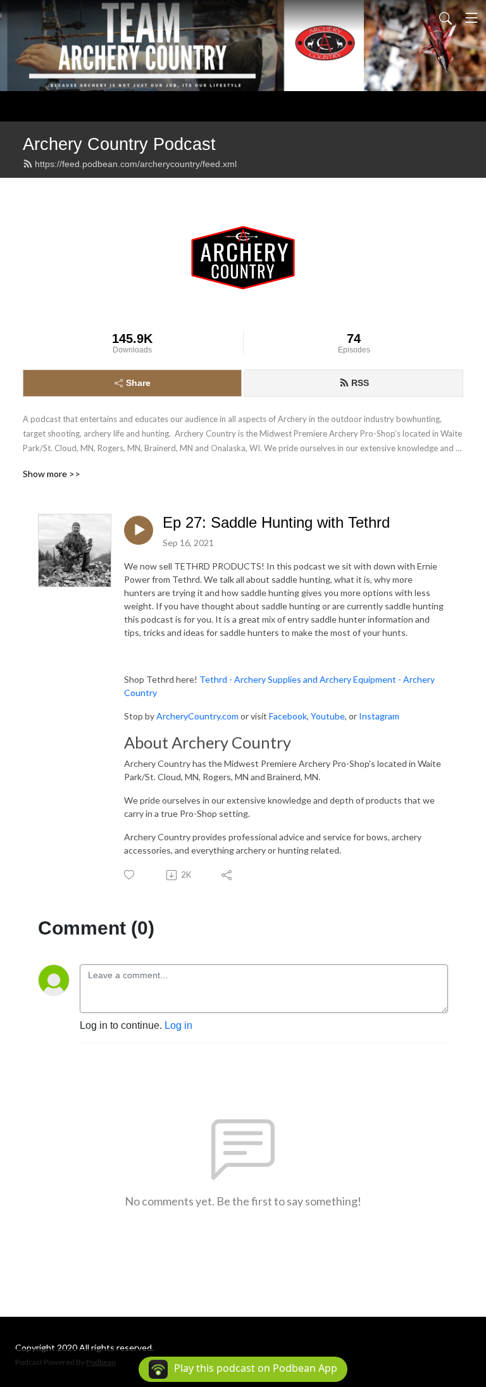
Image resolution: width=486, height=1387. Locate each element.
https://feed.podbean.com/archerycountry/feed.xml (136, 164)
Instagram (379, 716)
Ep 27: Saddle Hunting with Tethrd (276, 522)
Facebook (288, 716)
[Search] (445, 17)
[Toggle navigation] (471, 18)
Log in (178, 1025)
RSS (360, 383)
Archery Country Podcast (119, 144)
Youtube (328, 716)
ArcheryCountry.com (197, 716)
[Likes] (130, 874)
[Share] (227, 875)
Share (138, 383)
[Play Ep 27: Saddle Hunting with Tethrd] (138, 530)
